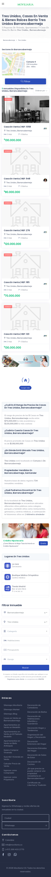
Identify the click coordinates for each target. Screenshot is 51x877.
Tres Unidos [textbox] (26, 622)
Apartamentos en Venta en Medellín (12, 726)
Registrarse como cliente (15, 679)
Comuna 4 (31, 61)
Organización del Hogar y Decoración (36, 735)
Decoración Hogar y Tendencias (36, 729)
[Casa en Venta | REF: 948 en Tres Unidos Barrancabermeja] (25, 161)
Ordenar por (40, 91)
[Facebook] (3, 854)
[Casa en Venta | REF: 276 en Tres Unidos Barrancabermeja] (25, 213)
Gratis (43, 543)
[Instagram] (9, 854)
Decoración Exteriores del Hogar (36, 742)
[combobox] (28, 612)
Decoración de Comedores (34, 706)
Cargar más (25, 388)
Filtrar (26, 81)
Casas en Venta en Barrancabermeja (12, 719)
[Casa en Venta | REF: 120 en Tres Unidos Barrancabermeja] (25, 316)
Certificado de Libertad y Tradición (36, 783)
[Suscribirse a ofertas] (46, 825)
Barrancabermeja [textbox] (26, 612)
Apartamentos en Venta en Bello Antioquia (12, 743)
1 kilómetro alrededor (35, 514)
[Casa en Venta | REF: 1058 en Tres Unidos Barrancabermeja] (25, 133)
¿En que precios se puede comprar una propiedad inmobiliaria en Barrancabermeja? (36, 773)
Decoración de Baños (37, 712)
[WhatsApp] (15, 854)
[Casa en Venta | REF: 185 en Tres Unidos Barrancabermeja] (25, 264)
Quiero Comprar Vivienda (11, 751)
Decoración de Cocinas (34, 762)
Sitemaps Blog (10, 713)
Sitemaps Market (12, 709)
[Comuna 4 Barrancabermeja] (13, 64)
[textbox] (28, 631)
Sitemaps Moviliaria (13, 705)
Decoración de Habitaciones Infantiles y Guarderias (34, 720)
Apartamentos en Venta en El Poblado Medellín (13, 734)
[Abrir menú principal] (3, 4)
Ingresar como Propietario (10, 778)
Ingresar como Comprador (10, 771)
